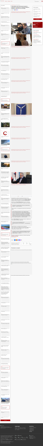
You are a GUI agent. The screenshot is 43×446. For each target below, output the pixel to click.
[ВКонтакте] (15, 240)
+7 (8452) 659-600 (31, 429)
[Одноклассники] (16, 240)
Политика (24, 427)
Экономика (16, 428)
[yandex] (18, 439)
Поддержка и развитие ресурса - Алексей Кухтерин (32, 438)
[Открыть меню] (42, 1)
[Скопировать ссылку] (21, 240)
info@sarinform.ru (35, 26)
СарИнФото (18, 429)
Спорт (15, 429)
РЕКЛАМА (30, 431)
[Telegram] (18, 240)
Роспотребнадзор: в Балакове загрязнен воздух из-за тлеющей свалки (36, 9)
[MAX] (19, 240)
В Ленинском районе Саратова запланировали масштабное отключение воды (36, 16)
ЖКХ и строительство (20, 428)
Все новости (3, 5)
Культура (25, 428)
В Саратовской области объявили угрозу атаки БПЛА (37, 11)
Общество (16, 427)
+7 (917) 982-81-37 (31, 428)
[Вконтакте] (19, 437)
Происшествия (19, 427)
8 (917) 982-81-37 (37, 24)
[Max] (33, 24)
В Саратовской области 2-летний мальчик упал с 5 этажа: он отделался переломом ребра (37, 14)
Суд (22, 427)
